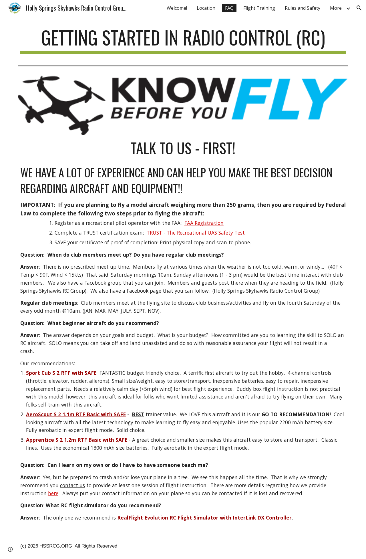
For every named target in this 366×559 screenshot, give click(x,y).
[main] (183, 40)
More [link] (336, 8)
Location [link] (206, 8)
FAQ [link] (229, 8)
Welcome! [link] (177, 8)
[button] (359, 8)
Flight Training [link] (259, 8)
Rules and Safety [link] (302, 8)
